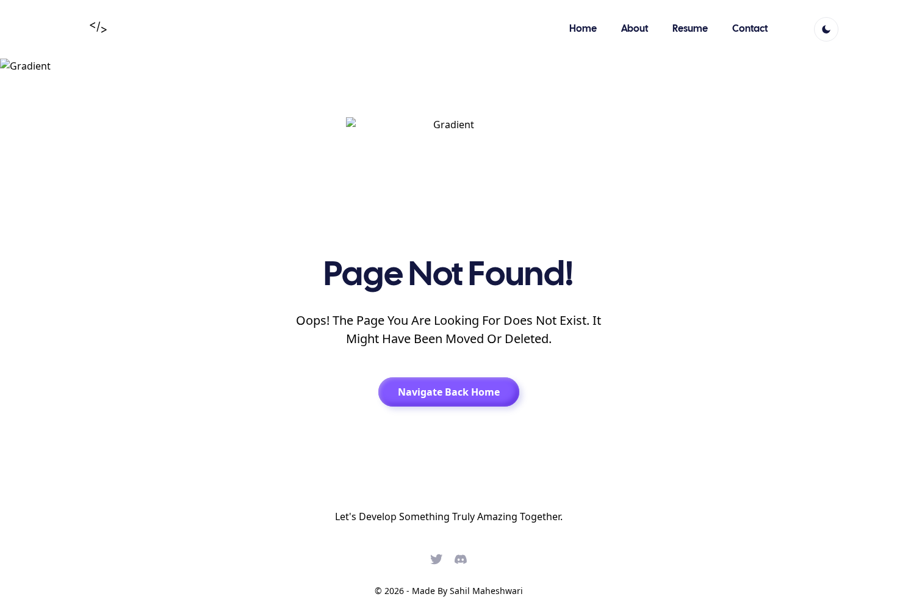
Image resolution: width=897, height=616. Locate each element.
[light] (826, 29)
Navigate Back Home (449, 392)
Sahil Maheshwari (486, 590)
